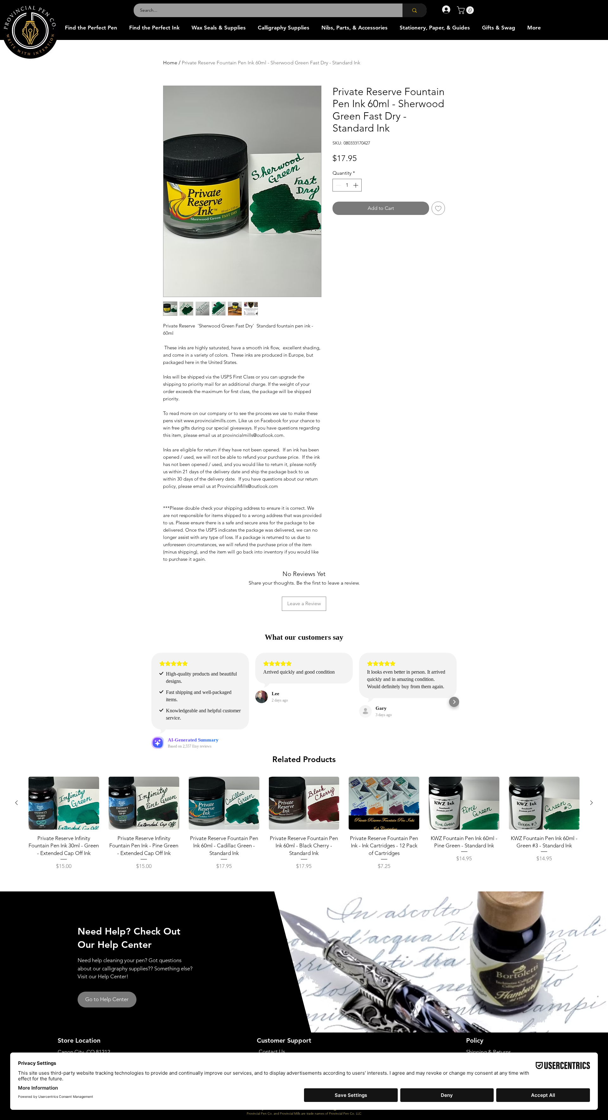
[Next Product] (591, 802)
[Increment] (356, 185)
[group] (304, 824)
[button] (466, 10)
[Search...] (414, 10)
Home (170, 63)
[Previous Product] (16, 802)
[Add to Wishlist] (438, 208)
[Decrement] (337, 185)
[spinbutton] (347, 185)
